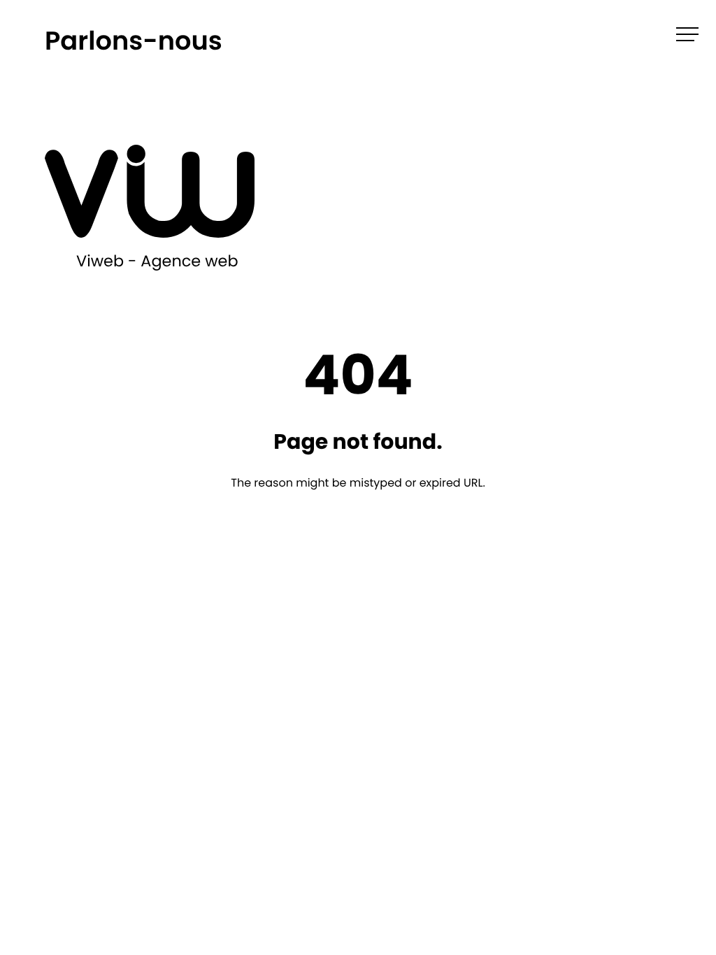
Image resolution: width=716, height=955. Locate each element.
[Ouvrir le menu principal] (687, 34)
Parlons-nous (133, 40)
